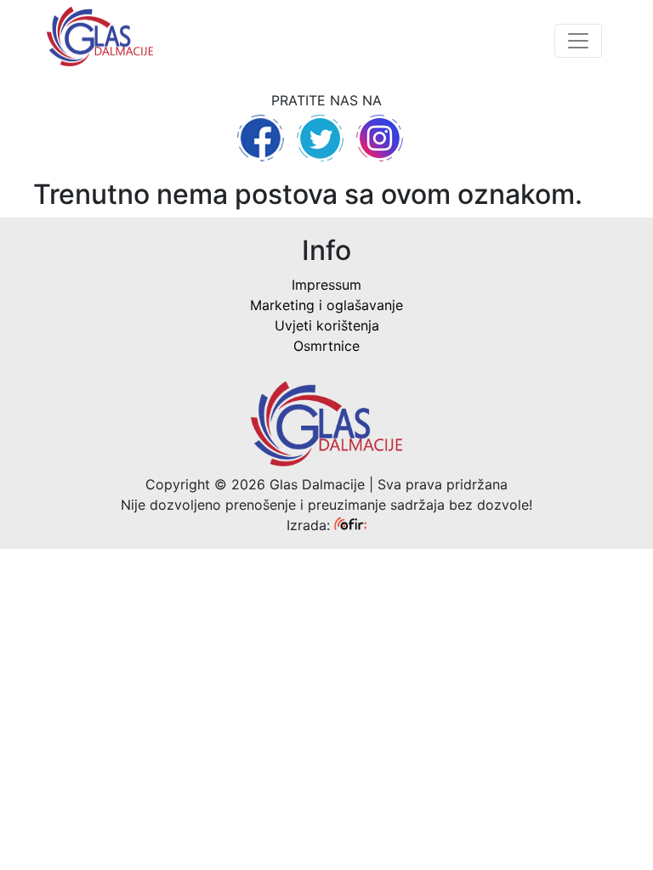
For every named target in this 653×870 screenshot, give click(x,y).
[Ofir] (350, 525)
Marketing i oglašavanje (326, 305)
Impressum (326, 284)
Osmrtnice (326, 345)
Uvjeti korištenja (327, 325)
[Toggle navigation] (578, 41)
